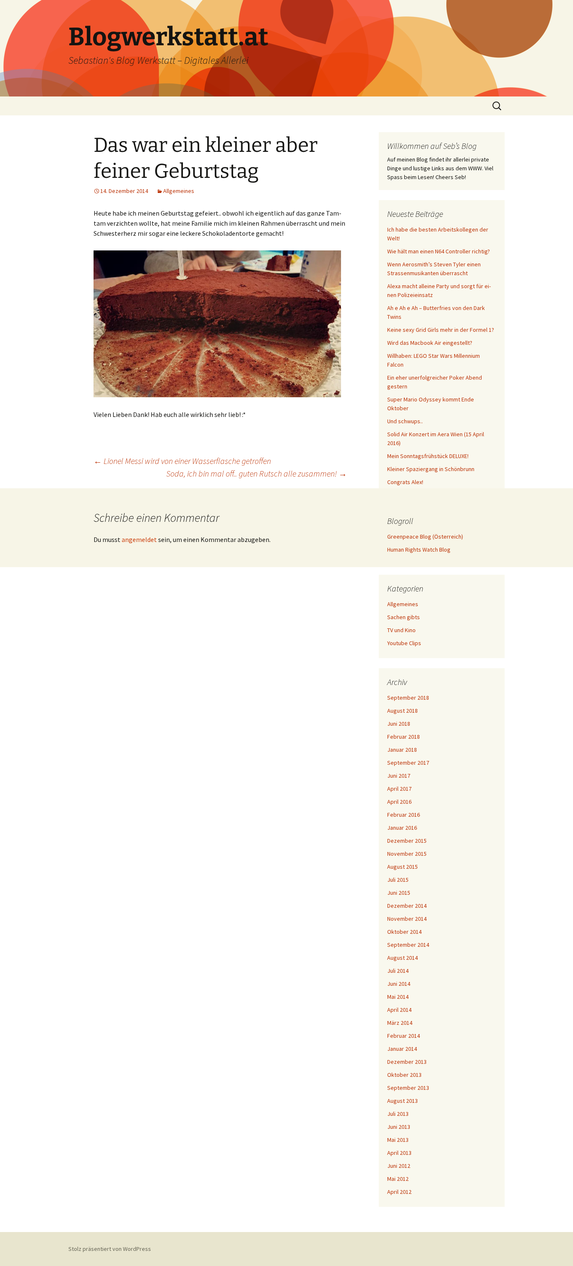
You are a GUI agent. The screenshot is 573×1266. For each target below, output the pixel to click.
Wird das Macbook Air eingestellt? (429, 342)
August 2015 (402, 866)
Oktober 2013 (404, 1074)
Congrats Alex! (405, 482)
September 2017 (408, 762)
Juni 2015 (398, 892)
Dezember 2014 (407, 905)
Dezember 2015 (407, 840)
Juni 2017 (398, 775)
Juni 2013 (398, 1127)
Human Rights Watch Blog (419, 549)
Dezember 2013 (407, 1061)
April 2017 (399, 788)
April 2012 (399, 1192)
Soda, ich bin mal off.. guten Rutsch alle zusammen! (256, 473)
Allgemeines (178, 191)
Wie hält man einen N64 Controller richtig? (438, 251)
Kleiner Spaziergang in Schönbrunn (430, 469)
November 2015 (407, 853)
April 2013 (399, 1153)
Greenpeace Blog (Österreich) (425, 536)
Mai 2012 (398, 1179)
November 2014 (407, 918)
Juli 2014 (398, 970)
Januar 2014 (402, 1048)
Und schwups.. (405, 421)
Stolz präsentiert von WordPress (109, 1249)
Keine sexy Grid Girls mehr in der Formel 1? (440, 329)
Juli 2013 (398, 1114)
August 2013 (402, 1100)
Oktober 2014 (404, 931)
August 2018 (402, 710)
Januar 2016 (402, 827)
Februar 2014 (403, 1035)
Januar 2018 (402, 749)
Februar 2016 (403, 814)
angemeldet (139, 539)
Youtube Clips (404, 643)
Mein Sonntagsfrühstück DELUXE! (428, 456)
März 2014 (399, 1022)
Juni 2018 (398, 723)
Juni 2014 (398, 983)
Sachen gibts (403, 617)
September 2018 (408, 697)
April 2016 (399, 801)
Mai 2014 (398, 996)
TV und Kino (401, 630)
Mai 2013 (398, 1140)
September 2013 (408, 1087)
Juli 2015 (398, 879)
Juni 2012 (398, 1166)
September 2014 (408, 944)
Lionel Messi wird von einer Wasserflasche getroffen (182, 461)
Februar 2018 (403, 736)
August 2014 (402, 957)
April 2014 (399, 1009)
